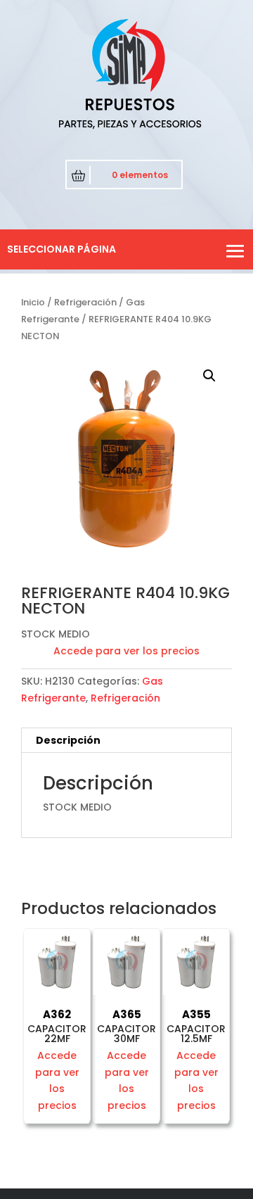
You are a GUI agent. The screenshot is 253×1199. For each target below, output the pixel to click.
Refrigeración (85, 302)
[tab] (126, 740)
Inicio (33, 302)
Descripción (68, 740)
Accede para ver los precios (126, 651)
